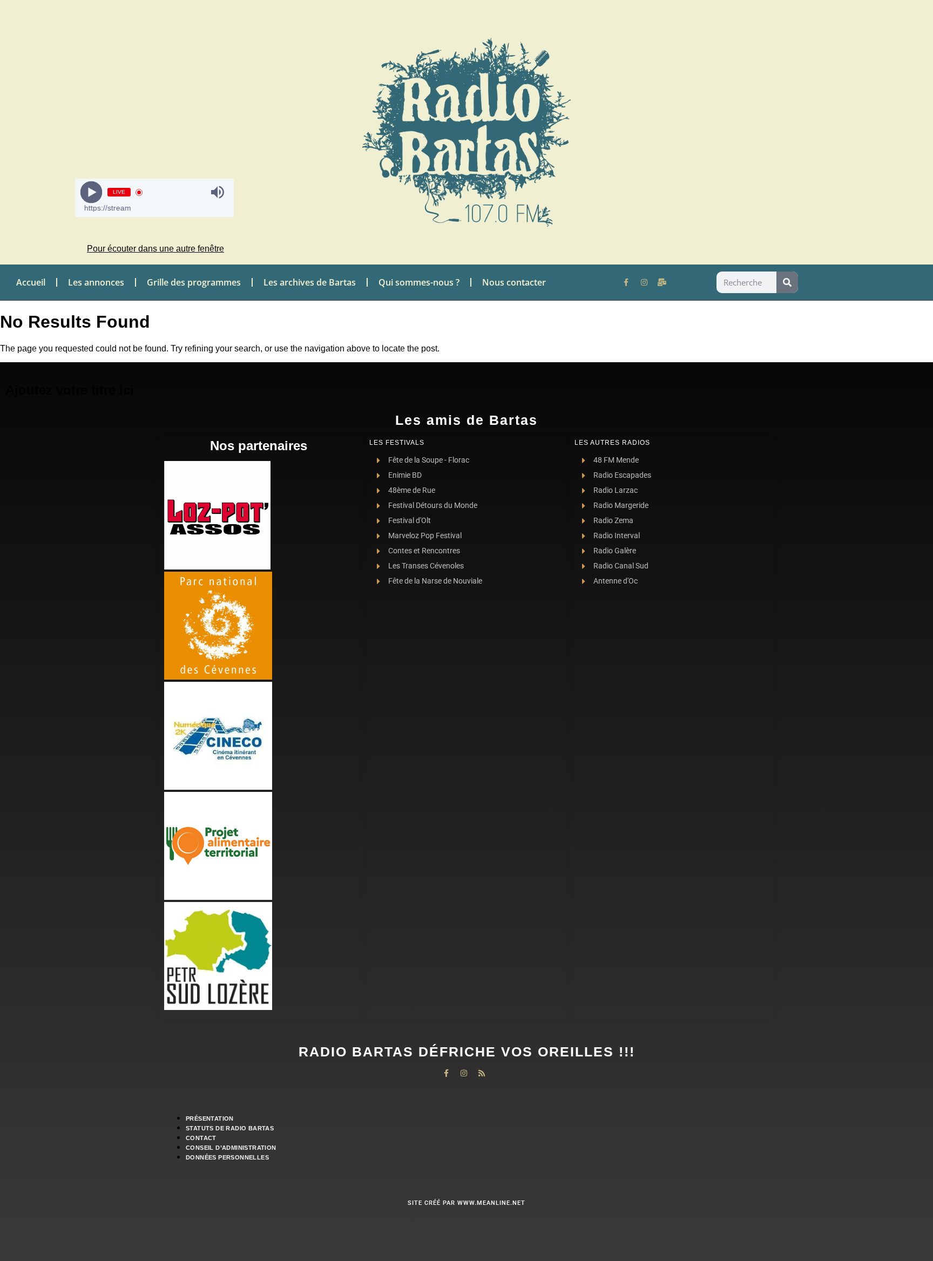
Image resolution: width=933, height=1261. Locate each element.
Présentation (210, 1118)
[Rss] (481, 1073)
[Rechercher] (787, 282)
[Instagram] (644, 282)
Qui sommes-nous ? (418, 282)
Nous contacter (514, 282)
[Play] (91, 192)
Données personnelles (227, 1157)
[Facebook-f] (626, 282)
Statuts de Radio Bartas (230, 1128)
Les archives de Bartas (309, 282)
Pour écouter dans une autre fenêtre (155, 248)
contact (201, 1138)
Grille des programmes (194, 282)
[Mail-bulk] (662, 282)
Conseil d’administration (231, 1147)
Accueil (30, 282)
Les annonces (96, 282)
